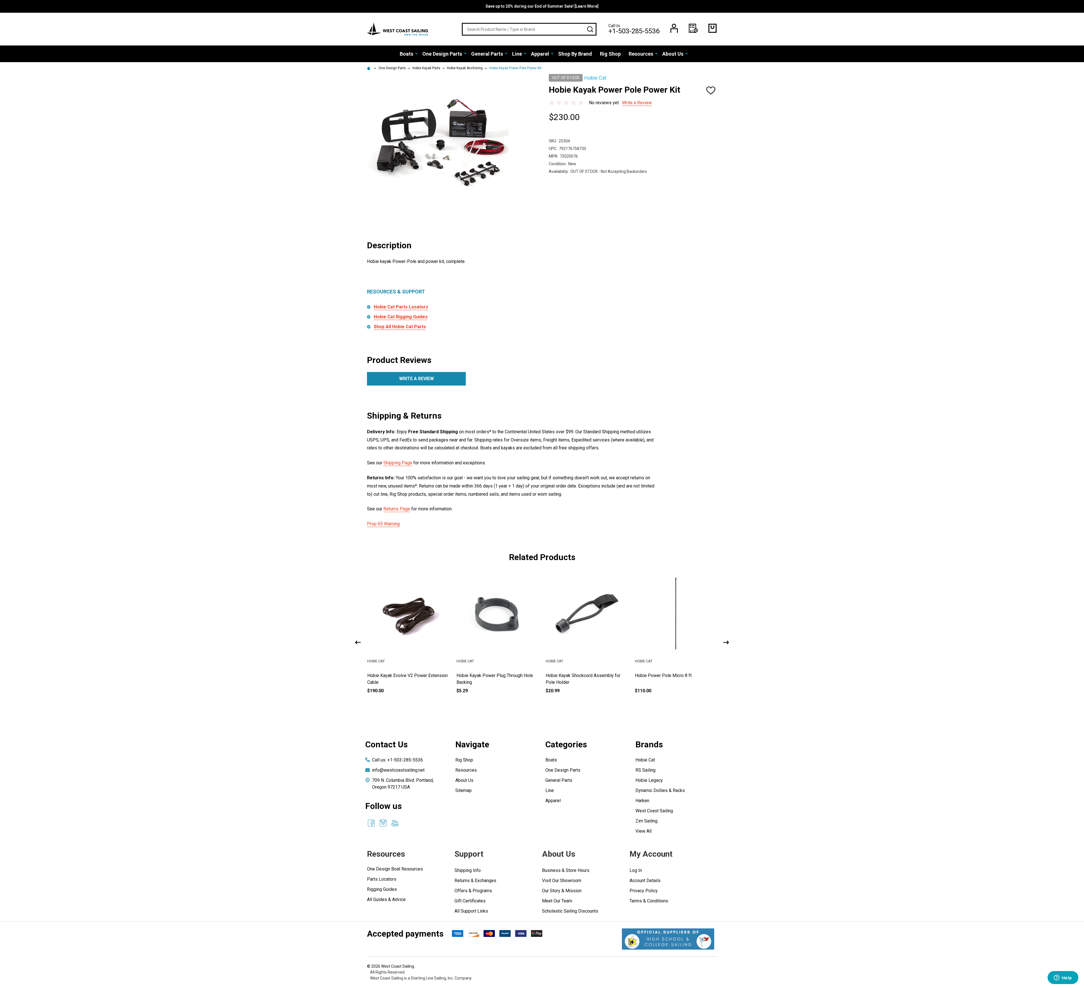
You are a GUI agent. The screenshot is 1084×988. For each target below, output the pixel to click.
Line (517, 54)
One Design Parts (442, 54)
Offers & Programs (473, 890)
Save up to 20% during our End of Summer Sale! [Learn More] (542, 6)
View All (643, 831)
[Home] (369, 68)
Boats (406, 54)
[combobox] (529, 29)
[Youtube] (395, 823)
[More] (416, 53)
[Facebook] (371, 823)
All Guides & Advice (386, 899)
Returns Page (396, 509)
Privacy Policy (644, 890)
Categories (566, 744)
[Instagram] (383, 823)
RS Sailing (645, 770)
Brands (649, 744)
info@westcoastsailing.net (398, 770)
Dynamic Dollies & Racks (660, 790)
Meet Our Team (557, 901)
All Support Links (471, 911)
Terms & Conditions (649, 901)
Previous (358, 642)
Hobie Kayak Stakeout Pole (394, 675)
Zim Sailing (646, 821)
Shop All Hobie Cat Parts (400, 326)
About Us (672, 54)
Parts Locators (381, 879)
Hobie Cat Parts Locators (401, 307)
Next (726, 642)
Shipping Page (397, 462)
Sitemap (463, 790)
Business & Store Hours (565, 870)
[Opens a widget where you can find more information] (1062, 978)
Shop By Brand (575, 54)
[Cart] (712, 28)
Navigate (472, 744)
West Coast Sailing (654, 810)
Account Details (645, 880)
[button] (668, 939)
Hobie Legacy (649, 780)
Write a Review (637, 102)
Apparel (540, 54)
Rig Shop (610, 54)
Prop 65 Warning (383, 523)
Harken (642, 800)
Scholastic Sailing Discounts (570, 911)
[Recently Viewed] (693, 28)
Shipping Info (467, 870)
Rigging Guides (382, 889)
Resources (641, 54)
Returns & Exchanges (475, 880)
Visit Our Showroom (561, 880)
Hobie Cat (645, 760)
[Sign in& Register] (674, 28)
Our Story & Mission (562, 890)
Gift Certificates (470, 901)
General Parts (487, 54)
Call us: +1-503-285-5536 (397, 760)
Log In (636, 870)
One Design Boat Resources (395, 869)
